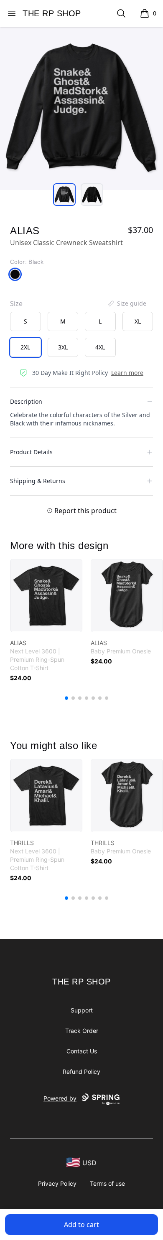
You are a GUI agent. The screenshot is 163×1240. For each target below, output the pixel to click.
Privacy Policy (57, 1183)
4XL (100, 347)
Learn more (127, 373)
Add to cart (81, 1224)
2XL (25, 347)
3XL (63, 347)
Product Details (31, 452)
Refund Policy (81, 1071)
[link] (46, 595)
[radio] (25, 321)
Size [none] (16, 303)
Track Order (81, 1030)
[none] (126, 303)
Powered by (59, 1098)
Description (26, 401)
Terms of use (107, 1183)
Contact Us (81, 1051)
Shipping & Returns (37, 481)
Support (82, 1010)
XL (138, 321)
